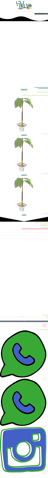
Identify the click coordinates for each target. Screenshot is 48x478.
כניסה (17, 11)
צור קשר (24, 11)
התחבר (45, 13)
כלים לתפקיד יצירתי (29, 11)
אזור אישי (21, 11)
